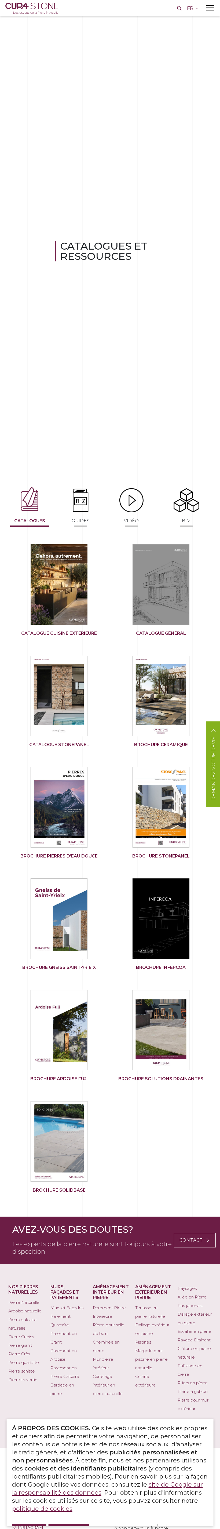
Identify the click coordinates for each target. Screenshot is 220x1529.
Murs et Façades (66, 1307)
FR (191, 8)
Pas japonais (190, 1305)
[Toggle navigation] (210, 8)
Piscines (143, 1342)
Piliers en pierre (193, 1382)
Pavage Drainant (194, 1339)
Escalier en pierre (194, 1331)
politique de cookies (42, 1508)
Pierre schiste (21, 1371)
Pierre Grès (19, 1353)
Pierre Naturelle (23, 1302)
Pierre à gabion (193, 1391)
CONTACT (191, 1240)
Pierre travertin (22, 1379)
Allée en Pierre (192, 1297)
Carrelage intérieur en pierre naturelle (108, 1385)
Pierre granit (20, 1345)
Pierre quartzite (23, 1362)
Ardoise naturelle (25, 1310)
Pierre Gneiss (21, 1336)
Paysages (187, 1288)
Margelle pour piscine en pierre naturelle (151, 1359)
